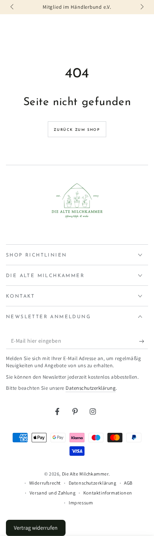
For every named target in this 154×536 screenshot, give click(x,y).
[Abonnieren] (143, 341)
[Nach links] (12, 7)
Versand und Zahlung (52, 493)
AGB (128, 483)
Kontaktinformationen (107, 493)
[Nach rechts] (141, 7)
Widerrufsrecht (45, 483)
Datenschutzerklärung (91, 388)
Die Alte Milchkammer (85, 474)
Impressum (81, 503)
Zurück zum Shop (77, 130)
